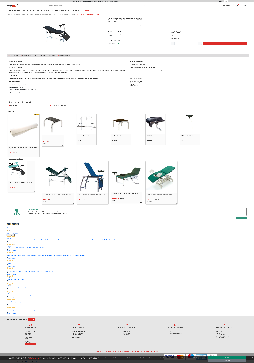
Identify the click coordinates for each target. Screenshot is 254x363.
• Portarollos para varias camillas (16, 87)
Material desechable (20, 10)
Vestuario (77, 10)
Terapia (72, 10)
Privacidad (36, 358)
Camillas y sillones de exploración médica (66, 14)
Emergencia (46, 10)
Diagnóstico (10, 10)
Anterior (8, 235)
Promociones (85, 10)
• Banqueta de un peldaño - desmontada (17, 84)
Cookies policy (30, 358)
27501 (119, 34)
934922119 (221, 1)
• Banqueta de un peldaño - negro (16, 85)
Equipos (29, 10)
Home (8, 14)
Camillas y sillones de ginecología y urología (45, 14)
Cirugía (34, 10)
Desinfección (54, 10)
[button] (227, 1)
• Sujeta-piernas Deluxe (14, 91)
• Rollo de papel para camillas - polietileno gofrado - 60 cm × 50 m (23, 89)
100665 (119, 31)
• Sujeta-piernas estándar (14, 92)
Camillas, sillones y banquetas (28, 14)
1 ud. (119, 40)
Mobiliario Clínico (64, 10)
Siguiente (12, 235)
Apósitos (39, 10)
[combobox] (225, 1)
